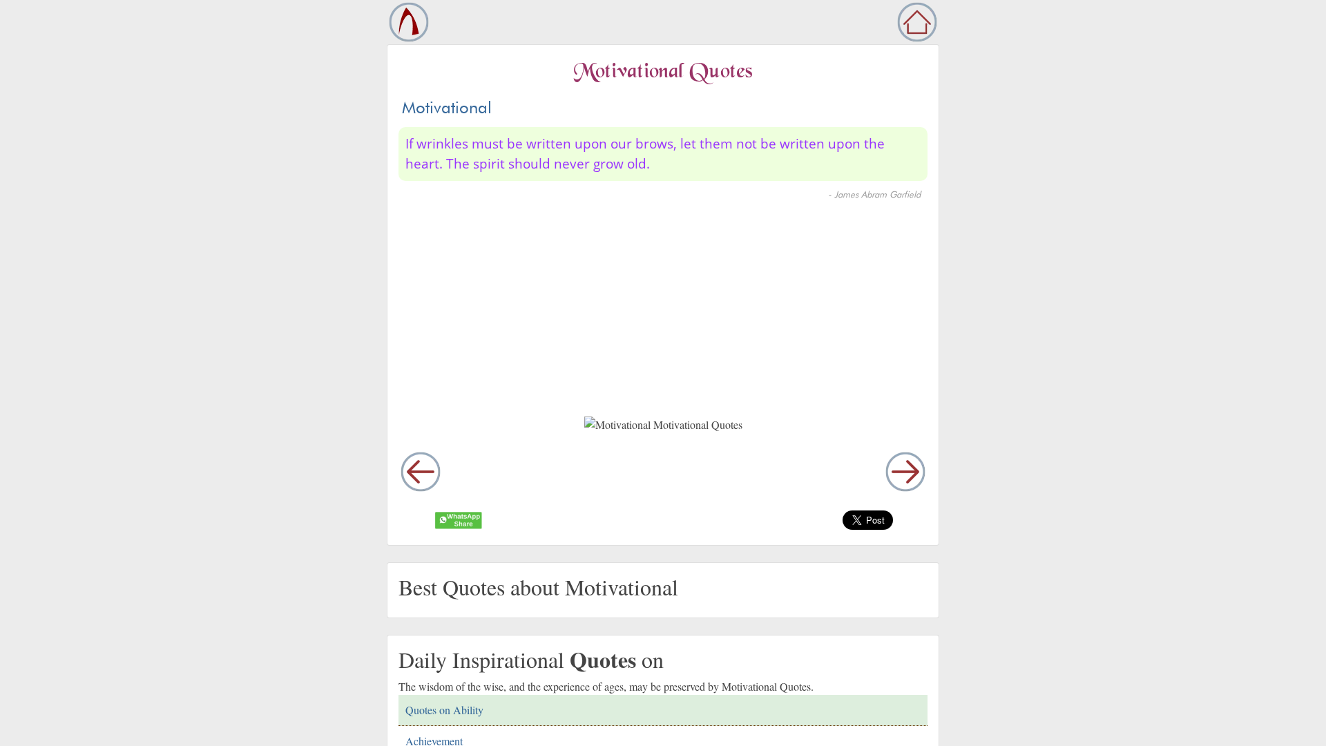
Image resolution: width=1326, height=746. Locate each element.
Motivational (447, 107)
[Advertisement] (674, 311)
